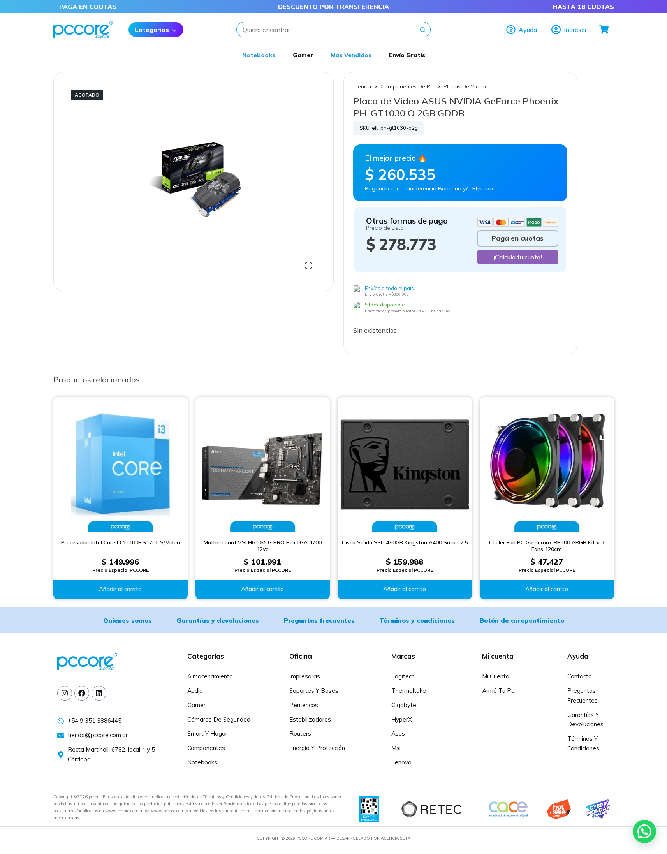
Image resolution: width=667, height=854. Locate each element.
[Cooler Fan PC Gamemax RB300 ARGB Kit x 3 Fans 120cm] (547, 464)
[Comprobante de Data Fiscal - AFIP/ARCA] (369, 808)
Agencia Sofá (395, 838)
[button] (644, 831)
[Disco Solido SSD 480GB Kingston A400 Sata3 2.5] (405, 464)
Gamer (303, 55)
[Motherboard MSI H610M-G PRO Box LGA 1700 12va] (262, 464)
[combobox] (326, 29)
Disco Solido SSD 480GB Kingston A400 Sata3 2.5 (405, 542)
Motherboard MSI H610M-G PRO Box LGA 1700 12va (263, 546)
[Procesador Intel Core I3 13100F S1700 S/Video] (120, 464)
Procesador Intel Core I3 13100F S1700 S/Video (120, 542)
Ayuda (528, 29)
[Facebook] (81, 693)
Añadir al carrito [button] (120, 589)
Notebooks (258, 55)
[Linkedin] (99, 693)
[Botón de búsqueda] (422, 29)
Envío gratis (407, 55)
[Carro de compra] (604, 29)
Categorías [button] (151, 29)
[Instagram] (64, 693)
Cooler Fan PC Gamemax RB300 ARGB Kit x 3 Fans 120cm (546, 546)
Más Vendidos (351, 55)
